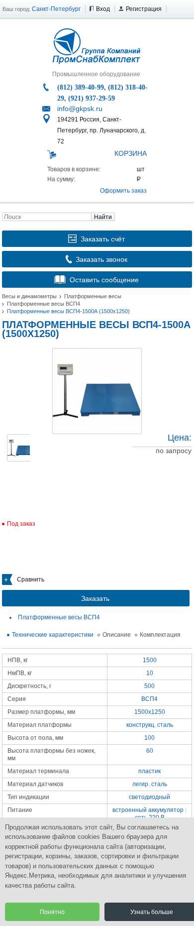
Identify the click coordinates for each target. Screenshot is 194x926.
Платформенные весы (92, 296)
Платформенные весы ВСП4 (43, 304)
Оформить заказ (123, 190)
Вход (103, 8)
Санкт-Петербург (56, 8)
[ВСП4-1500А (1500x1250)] (97, 391)
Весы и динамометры (29, 296)
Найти (103, 217)
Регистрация (144, 8)
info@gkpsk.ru (79, 109)
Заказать (95, 598)
